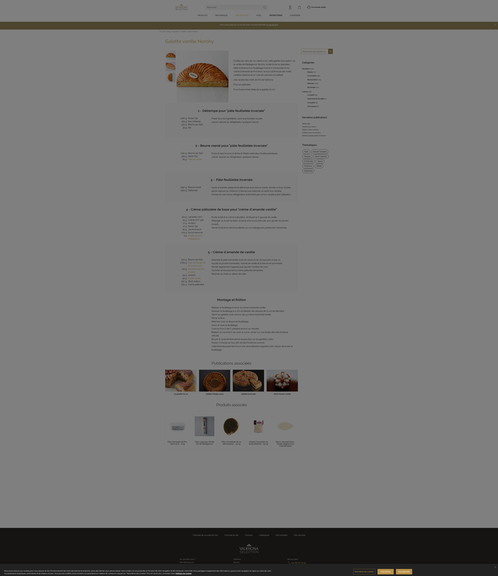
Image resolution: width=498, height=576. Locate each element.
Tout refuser (386, 572)
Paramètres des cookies (364, 572)
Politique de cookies (183, 573)
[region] (249, 570)
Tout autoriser (404, 572)
